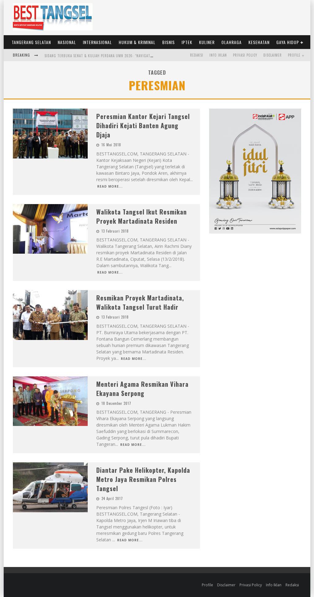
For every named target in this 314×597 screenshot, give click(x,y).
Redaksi (196, 55)
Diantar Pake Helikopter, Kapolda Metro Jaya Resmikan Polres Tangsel (143, 479)
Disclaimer (272, 55)
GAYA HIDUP (287, 42)
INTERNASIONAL (97, 42)
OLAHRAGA (231, 42)
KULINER (207, 42)
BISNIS (168, 42)
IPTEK (187, 42)
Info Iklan (218, 55)
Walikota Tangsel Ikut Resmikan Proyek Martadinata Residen (141, 216)
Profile (294, 55)
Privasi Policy (245, 55)
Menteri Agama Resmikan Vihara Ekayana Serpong (142, 388)
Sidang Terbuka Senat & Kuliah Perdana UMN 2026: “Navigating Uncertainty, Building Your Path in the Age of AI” (145, 55)
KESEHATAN (259, 42)
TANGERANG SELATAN (31, 42)
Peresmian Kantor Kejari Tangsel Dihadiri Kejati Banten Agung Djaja (143, 125)
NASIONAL (67, 42)
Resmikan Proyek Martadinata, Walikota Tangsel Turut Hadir (140, 302)
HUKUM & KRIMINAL (137, 42)
